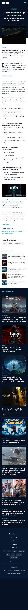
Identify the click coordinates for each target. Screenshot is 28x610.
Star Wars (10, 243)
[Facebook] (18, 561)
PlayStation (14, 557)
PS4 (9, 551)
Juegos (14, 541)
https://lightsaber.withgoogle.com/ (11, 202)
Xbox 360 (19, 554)
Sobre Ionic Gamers (8, 570)
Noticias (14, 537)
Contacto (19, 573)
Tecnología (14, 544)
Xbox (8, 554)
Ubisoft (14, 551)
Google (4, 243)
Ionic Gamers (8, 24)
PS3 (13, 554)
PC (4, 551)
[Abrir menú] (25, 3)
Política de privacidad (19, 570)
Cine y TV (14, 547)
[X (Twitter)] (14, 561)
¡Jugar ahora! (5, 224)
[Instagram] (10, 561)
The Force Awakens (19, 243)
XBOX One (21, 551)
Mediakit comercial (11, 573)
